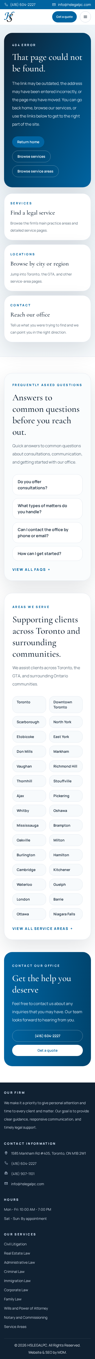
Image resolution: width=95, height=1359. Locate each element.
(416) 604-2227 (47, 1035)
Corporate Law (16, 1289)
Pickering (61, 795)
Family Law (13, 1299)
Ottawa (23, 914)
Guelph (59, 884)
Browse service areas (35, 171)
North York (62, 721)
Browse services (31, 156)
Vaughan (24, 766)
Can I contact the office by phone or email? (43, 532)
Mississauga (28, 825)
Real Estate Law (17, 1253)
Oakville (23, 840)
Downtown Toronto (62, 704)
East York (61, 736)
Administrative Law (19, 1262)
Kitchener (61, 869)
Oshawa (60, 810)
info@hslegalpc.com (27, 1183)
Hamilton (61, 854)
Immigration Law (17, 1280)
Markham (61, 751)
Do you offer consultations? (32, 485)
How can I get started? (39, 553)
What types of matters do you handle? (42, 508)
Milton (59, 840)
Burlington (26, 854)
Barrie (58, 899)
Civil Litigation (15, 1244)
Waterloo (24, 884)
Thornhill (24, 781)
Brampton (61, 825)
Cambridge (26, 869)
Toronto (23, 702)
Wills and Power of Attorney (26, 1308)
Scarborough (28, 721)
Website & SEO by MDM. (47, 1352)
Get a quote (64, 17)
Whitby (23, 810)
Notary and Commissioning (25, 1317)
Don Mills (25, 751)
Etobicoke (25, 736)
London (23, 899)
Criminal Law (14, 1271)
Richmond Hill (65, 766)
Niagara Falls (64, 914)
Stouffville (62, 781)
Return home (28, 141)
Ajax (20, 795)
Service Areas (15, 1326)
